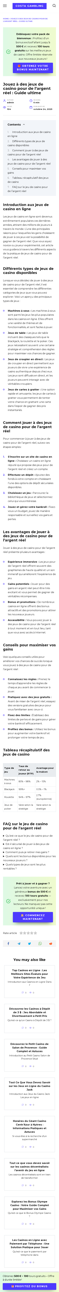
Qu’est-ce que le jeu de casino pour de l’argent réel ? (28, 837)
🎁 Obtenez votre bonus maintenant (33, 67)
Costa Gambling (30, 6)
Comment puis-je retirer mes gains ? (27, 852)
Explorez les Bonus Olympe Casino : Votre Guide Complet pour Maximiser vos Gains (29, 1205)
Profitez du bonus (31, 1286)
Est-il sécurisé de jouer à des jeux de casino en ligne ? (26, 846)
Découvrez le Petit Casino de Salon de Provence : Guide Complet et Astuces (29, 1047)
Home (6, 19)
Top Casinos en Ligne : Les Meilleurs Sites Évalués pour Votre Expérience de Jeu (29, 974)
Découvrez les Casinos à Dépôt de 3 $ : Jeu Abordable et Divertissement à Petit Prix (29, 1012)
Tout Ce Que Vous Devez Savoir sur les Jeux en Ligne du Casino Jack (29, 1086)
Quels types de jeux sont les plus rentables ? (24, 866)
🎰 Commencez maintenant (33, 917)
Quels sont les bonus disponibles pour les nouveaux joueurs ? (29, 858)
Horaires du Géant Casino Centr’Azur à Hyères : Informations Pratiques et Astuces (29, 1126)
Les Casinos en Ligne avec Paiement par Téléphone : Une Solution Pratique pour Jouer (29, 1244)
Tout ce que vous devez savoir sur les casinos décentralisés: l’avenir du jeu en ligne (29, 1167)
